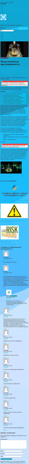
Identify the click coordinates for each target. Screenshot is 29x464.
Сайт (2, 456)
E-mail (2, 453)
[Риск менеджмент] (10, 239)
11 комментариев (19, 67)
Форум (5, 39)
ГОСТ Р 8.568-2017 (15, 69)
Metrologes (4, 22)
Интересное (6, 34)
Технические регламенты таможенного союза (14, 200)
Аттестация (6, 37)
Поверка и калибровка (8, 38)
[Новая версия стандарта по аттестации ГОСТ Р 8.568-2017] (14, 217)
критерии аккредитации (13, 70)
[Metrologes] (14, 29)
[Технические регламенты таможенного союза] (14, 197)
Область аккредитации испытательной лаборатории (15, 12)
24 (16, 244)
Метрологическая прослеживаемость (12, 8)
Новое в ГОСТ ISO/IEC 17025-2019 (11, 7)
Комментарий (4, 439)
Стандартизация (7, 35)
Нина (4, 314)
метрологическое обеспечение (17, 71)
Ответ (4, 264)
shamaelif (13, 67)
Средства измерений (5, 72)
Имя (2, 451)
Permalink (5, 259)
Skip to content (4, 1)
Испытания (6, 33)
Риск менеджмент (7, 6)
